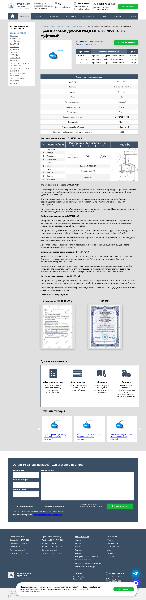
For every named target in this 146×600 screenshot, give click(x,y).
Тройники (15, 41)
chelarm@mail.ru (102, 9)
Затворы (14, 46)
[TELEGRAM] (136, 574)
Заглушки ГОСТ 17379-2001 (52, 553)
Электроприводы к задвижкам (19, 64)
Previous (39, 429)
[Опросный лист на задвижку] (105, 326)
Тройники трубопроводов (52, 537)
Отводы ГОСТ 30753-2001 (20, 543)
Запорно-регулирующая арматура (17, 73)
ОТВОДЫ (14, 36)
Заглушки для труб (49, 550)
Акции (104, 16)
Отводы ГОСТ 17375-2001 (20, 540)
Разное (13, 83)
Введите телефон (21, 479)
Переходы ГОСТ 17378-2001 (20, 553)
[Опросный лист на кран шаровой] (58, 326)
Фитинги (14, 60)
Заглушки (15, 57)
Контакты (132, 16)
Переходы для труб (17, 550)
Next (140, 429)
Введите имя (18, 470)
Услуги (38, 16)
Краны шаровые (18, 33)
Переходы (15, 38)
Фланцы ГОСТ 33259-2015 (52, 546)
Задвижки (15, 52)
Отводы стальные (17, 537)
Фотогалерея (71, 16)
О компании (53, 16)
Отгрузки (117, 16)
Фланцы (14, 55)
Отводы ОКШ (15, 546)
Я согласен (123, 589)
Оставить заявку (126, 43)
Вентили (14, 49)
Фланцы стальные (49, 543)
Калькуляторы (88, 16)
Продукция (24, 16)
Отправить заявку (120, 506)
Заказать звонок (128, 7)
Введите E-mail (19, 489)
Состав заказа (47, 470)
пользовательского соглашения (48, 515)
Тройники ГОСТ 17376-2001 (53, 540)
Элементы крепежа (19, 68)
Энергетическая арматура (18, 79)
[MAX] (136, 583)
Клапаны (14, 44)
